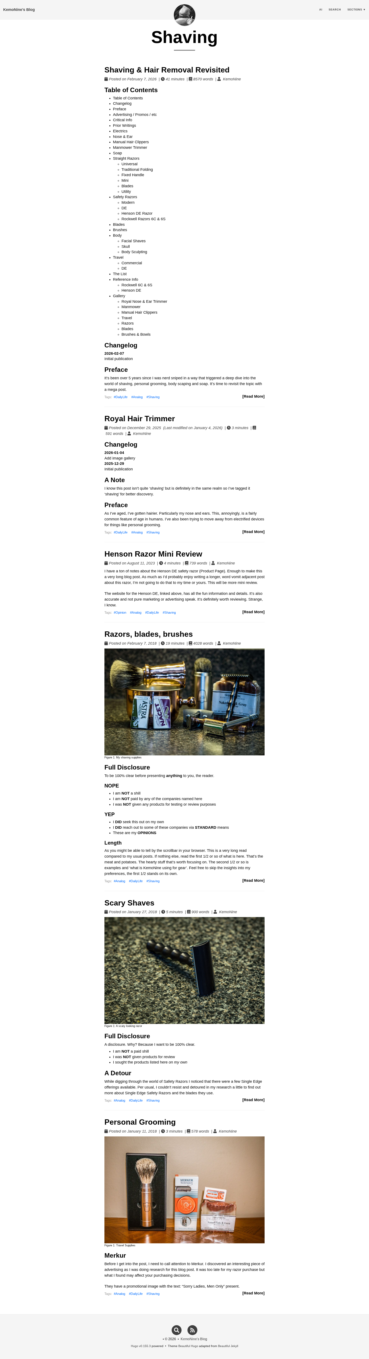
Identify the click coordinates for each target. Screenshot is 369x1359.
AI (320, 9)
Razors (128, 323)
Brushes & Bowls (136, 334)
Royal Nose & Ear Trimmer (144, 301)
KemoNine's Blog (19, 9)
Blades (127, 186)
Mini (125, 180)
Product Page (212, 571)
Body (117, 235)
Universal (130, 164)
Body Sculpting (134, 252)
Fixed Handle (133, 175)
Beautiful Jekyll (228, 1346)
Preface (119, 109)
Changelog (122, 103)
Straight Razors (126, 158)
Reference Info (125, 279)
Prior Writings (124, 125)
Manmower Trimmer (130, 147)
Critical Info (122, 120)
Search (335, 9)
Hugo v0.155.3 (141, 1346)
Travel (118, 257)
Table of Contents (128, 98)
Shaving (154, 397)
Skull (126, 246)
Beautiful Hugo (188, 1346)
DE (124, 208)
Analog (138, 397)
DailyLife (121, 397)
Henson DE (131, 290)
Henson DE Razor (137, 213)
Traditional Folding (137, 169)
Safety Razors (125, 197)
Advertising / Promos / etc (135, 114)
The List (120, 274)
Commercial (132, 263)
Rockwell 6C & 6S (137, 285)
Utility (126, 191)
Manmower (131, 307)
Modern (128, 202)
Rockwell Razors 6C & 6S (143, 219)
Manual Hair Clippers (131, 142)
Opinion (121, 612)
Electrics (120, 131)
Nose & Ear (123, 136)
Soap (117, 153)
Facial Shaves (134, 241)
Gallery (119, 296)
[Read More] (253, 396)
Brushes (120, 230)
